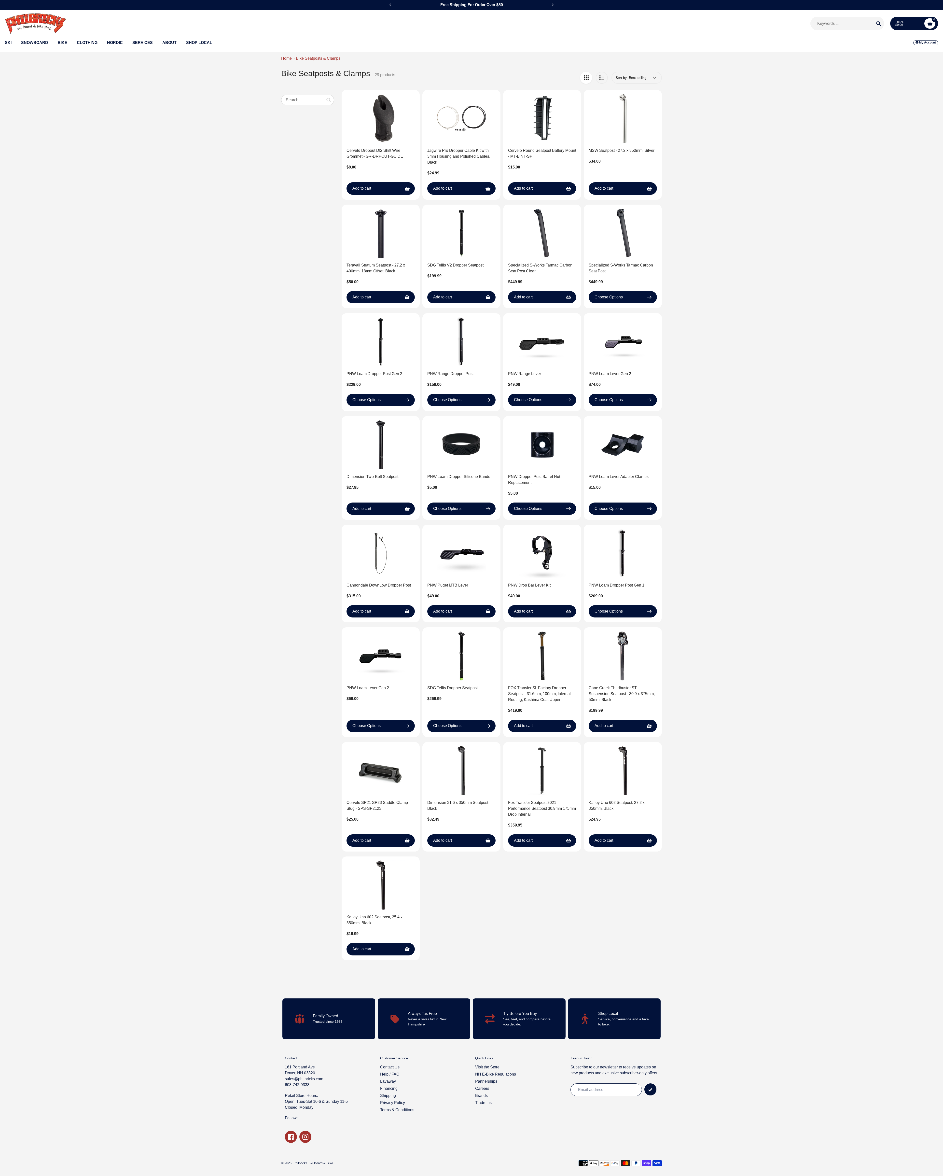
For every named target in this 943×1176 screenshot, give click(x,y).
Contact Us (390, 1067)
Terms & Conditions (397, 1110)
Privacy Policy (392, 1103)
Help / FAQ (389, 1074)
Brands (481, 1095)
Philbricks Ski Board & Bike (313, 1163)
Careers (482, 1088)
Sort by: (622, 78)
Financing (389, 1088)
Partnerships (486, 1081)
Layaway (388, 1081)
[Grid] (586, 78)
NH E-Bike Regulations (495, 1074)
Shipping (388, 1095)
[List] (602, 78)
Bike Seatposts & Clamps (318, 58)
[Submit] (650, 1089)
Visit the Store (487, 1067)
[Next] (552, 4)
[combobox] (307, 100)
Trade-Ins (483, 1103)
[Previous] (390, 4)
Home (286, 58)
